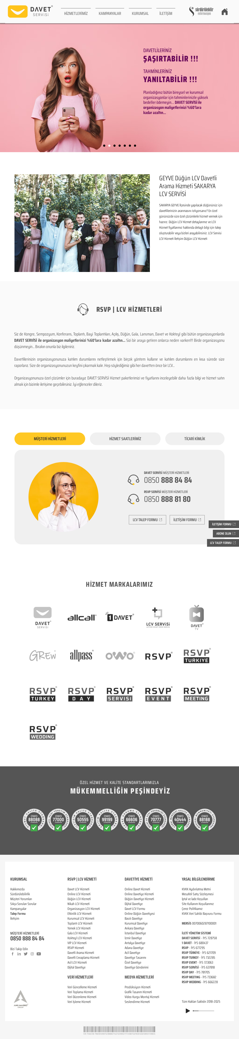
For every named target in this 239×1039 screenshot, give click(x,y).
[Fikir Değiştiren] (130, 146)
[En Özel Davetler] (135, 146)
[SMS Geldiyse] (120, 146)
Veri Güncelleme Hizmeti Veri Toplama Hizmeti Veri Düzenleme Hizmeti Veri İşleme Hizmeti (82, 994)
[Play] (188, 1011)
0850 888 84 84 (27, 938)
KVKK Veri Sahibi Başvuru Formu (201, 913)
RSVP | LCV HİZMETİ (81, 879)
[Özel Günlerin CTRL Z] (125, 146)
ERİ (90, 977)
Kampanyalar (18, 909)
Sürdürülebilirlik (20, 894)
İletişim (14, 918)
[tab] (49, 438)
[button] (76, 11)
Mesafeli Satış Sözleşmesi (198, 894)
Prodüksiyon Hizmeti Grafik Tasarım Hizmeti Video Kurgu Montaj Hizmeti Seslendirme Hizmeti (142, 994)
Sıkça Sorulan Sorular (23, 904)
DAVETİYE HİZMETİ (138, 879)
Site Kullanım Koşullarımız (198, 904)
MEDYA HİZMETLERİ (139, 977)
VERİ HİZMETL (77, 977)
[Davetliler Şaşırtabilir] (109, 146)
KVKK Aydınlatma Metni (196, 889)
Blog (13, 923)
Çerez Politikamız (192, 909)
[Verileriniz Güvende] (114, 146)
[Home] (224, 11)
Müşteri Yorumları (21, 899)
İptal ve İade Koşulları (195, 899)
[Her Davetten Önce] (104, 146)
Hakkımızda (17, 889)
